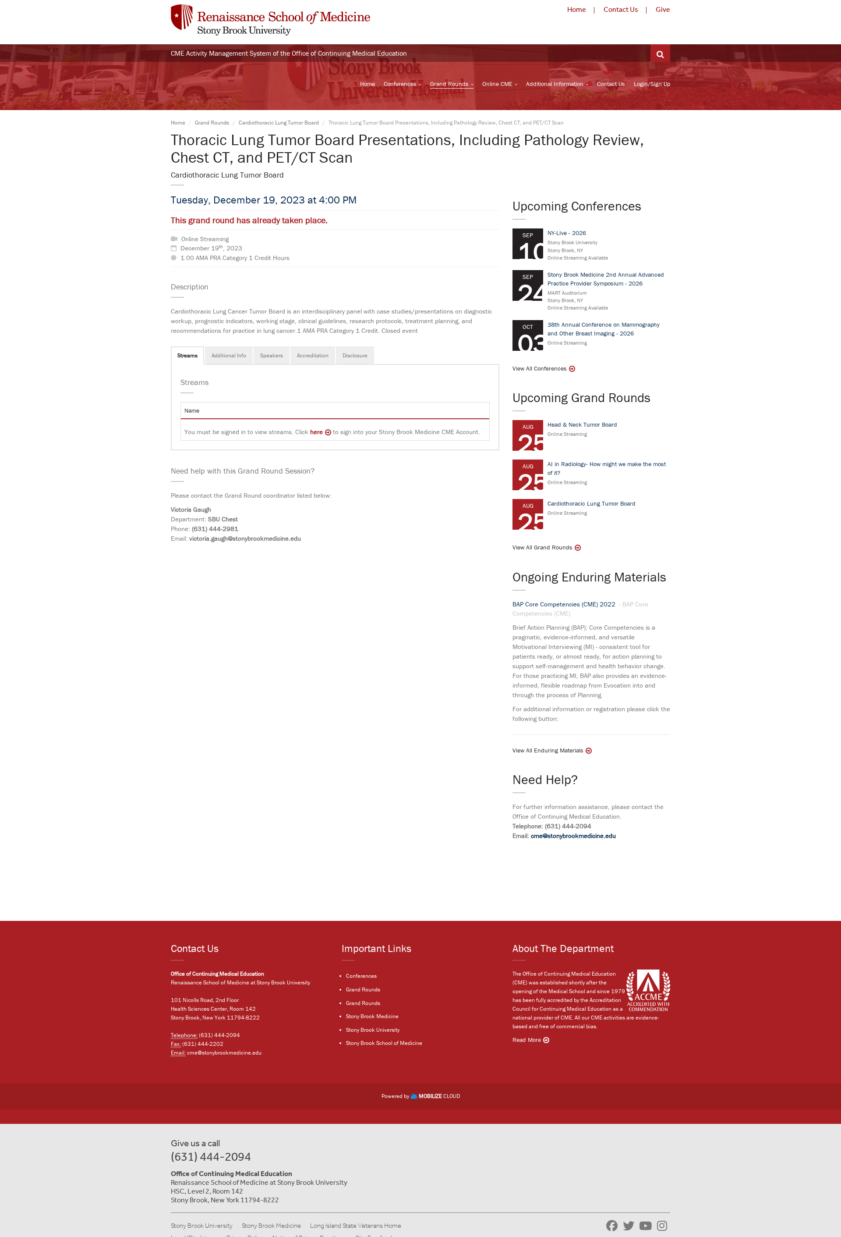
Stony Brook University (372, 1030)
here (316, 432)
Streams (187, 355)
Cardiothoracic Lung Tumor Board (279, 122)
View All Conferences (539, 368)
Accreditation (313, 355)
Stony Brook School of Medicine (384, 1043)
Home (576, 9)
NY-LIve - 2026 (567, 233)
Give (663, 9)
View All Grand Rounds (542, 547)
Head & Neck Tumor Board (582, 424)
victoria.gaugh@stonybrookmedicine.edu (245, 538)
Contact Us (621, 9)
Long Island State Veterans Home (355, 1226)
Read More (526, 1040)
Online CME (497, 84)
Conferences (400, 84)
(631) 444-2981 (215, 528)
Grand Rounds (449, 84)
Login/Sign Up (652, 84)
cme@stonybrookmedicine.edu (573, 835)
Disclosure (355, 355)
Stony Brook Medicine (372, 1016)
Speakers (271, 355)
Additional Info (229, 355)
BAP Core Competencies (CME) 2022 (564, 604)
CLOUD (439, 1096)
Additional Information (554, 84)
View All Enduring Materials (547, 750)
